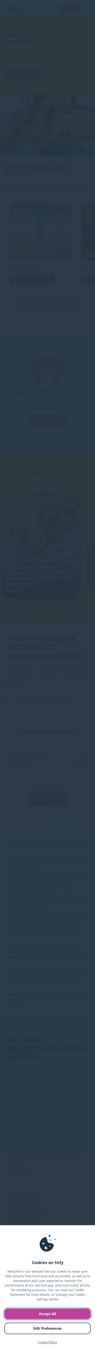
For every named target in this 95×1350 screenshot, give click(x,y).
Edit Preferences (47, 1328)
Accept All (47, 1313)
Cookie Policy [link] (47, 1342)
